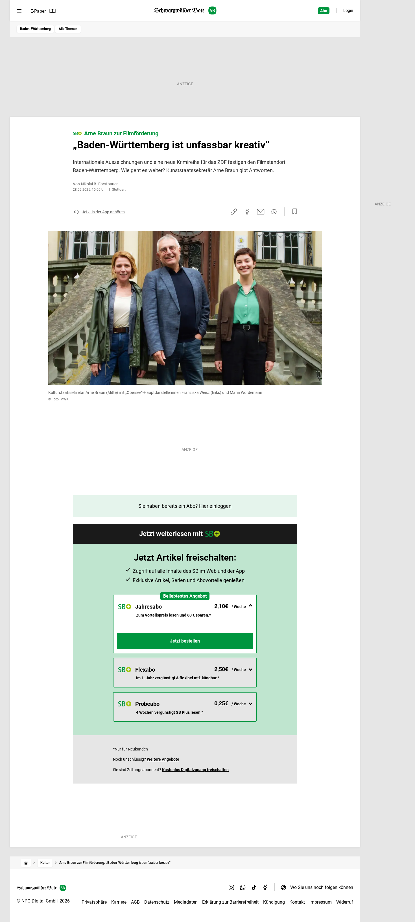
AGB (135, 902)
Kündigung (274, 902)
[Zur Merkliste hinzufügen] (293, 211)
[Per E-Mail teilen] (260, 211)
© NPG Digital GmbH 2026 (43, 901)
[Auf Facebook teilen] (247, 211)
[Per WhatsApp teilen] (273, 211)
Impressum (320, 902)
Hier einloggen (215, 506)
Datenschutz (156, 902)
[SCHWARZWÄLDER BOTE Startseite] (185, 10)
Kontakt (297, 902)
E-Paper (38, 11)
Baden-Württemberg (35, 29)
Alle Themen (68, 29)
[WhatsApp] (242, 887)
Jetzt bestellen (185, 641)
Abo (323, 10)
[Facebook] (265, 887)
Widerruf (344, 902)
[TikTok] (254, 887)
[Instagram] (231, 887)
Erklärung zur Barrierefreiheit (230, 902)
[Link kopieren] (233, 211)
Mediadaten (186, 902)
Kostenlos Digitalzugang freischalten (195, 769)
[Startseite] (26, 863)
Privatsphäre (94, 902)
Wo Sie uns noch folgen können (321, 887)
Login (348, 10)
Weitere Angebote (163, 759)
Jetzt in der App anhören (103, 212)
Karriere (118, 902)
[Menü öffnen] (19, 11)
